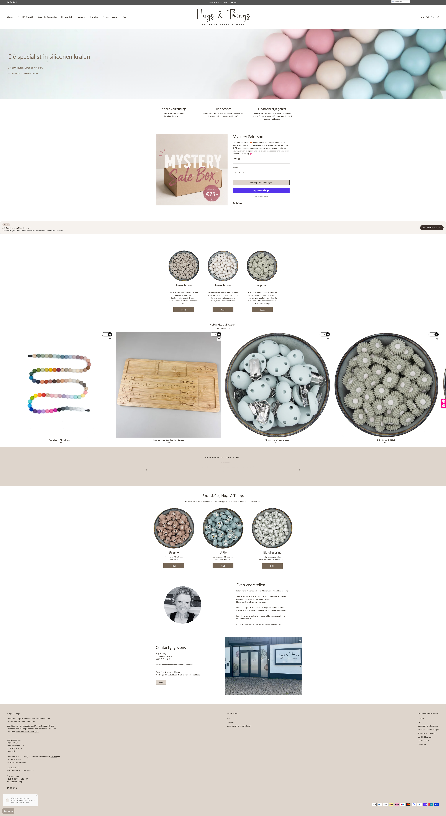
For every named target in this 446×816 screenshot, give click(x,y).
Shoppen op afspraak (110, 17)
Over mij (230, 722)
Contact (421, 718)
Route (161, 682)
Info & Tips (94, 17)
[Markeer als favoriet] (110, 339)
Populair (262, 285)
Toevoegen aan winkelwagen (261, 183)
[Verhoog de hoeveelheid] (244, 172)
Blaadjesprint (272, 552)
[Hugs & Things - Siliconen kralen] (223, 17)
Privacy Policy (423, 740)
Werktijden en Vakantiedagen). (27, 731)
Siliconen (10, 17)
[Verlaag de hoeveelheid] (235, 172)
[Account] (422, 16)
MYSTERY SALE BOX (25, 17)
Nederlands (398, 1)
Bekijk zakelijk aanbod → (432, 228)
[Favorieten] (432, 17)
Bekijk (183, 310)
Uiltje (223, 552)
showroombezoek (171, 665)
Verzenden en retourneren (428, 726)
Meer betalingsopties (261, 196)
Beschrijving (237, 203)
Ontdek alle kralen (15, 73)
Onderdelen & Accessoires (47, 17)
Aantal (235, 168)
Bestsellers (81, 17)
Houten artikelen (67, 17)
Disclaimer (422, 744)
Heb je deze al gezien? (223, 324)
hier (243, 501)
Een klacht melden (425, 737)
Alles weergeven (223, 328)
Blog (124, 17)
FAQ (419, 722)
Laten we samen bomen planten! (239, 726)
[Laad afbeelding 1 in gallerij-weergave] (192, 169)
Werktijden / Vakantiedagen (428, 730)
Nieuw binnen (183, 285)
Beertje (174, 552)
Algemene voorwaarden (427, 733)
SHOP (174, 566)
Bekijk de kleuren (31, 73)
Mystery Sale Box (248, 136)
